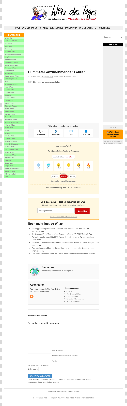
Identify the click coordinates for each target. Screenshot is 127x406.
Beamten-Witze (10, 51)
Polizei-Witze (9, 128)
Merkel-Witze (9, 109)
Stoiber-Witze (9, 152)
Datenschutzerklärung (65, 391)
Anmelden (82, 211)
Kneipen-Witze (10, 98)
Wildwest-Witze (10, 171)
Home (17, 28)
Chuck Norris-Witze (11, 65)
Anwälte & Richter (11, 41)
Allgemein (8, 38)
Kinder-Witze (9, 92)
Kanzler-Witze (9, 89)
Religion (7, 133)
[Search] (121, 36)
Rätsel (7, 130)
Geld (6, 81)
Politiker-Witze (10, 125)
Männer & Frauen (11, 106)
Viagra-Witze (9, 166)
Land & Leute (9, 103)
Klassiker (8, 95)
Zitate (7, 177)
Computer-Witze (10, 68)
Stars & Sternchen (11, 149)
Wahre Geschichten (11, 168)
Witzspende (104, 28)
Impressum (52, 391)
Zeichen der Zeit (10, 174)
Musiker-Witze (10, 114)
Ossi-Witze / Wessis (11, 122)
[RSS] (32, 296)
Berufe (7, 57)
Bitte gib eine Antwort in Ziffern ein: (38, 366)
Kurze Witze (9, 100)
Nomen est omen (70, 77)
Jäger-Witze (9, 87)
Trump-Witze (9, 163)
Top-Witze (43, 28)
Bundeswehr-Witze (11, 62)
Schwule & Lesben (11, 144)
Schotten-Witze (10, 136)
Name (57, 350)
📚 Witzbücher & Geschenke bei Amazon (113, 134)
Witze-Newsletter (88, 28)
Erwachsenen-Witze (12, 76)
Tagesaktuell (9, 157)
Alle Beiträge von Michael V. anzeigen (57, 270)
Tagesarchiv (71, 28)
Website (54, 361)
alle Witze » (70, 157)
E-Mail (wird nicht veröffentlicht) (65, 355)
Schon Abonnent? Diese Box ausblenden (63, 217)
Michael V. (34, 77)
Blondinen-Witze (10, 60)
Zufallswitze (56, 28)
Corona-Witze (9, 70)
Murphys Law (9, 111)
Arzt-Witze (8, 43)
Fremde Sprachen (11, 79)
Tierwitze (8, 160)
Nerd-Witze (8, 117)
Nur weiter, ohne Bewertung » (63, 181)
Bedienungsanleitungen (13, 54)
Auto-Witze (59, 77)
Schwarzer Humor (11, 141)
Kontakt (76, 391)
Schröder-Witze (10, 138)
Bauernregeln (9, 49)
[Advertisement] (63, 50)
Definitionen (9, 73)
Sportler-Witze (10, 147)
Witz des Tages (29, 28)
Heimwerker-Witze (11, 84)
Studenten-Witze (10, 155)
